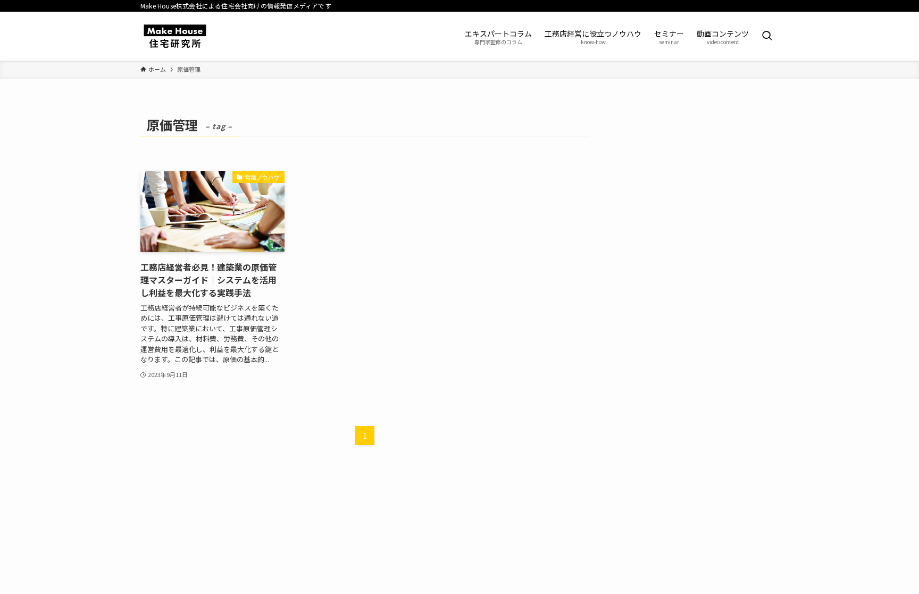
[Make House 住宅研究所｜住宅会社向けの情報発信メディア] (175, 36)
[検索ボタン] (767, 36)
